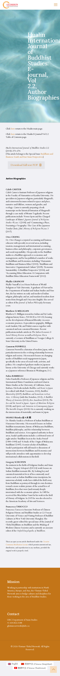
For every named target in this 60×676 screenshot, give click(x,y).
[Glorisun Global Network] (10, 5)
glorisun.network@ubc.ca (18, 625)
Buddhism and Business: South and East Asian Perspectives (29, 155)
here (13, 128)
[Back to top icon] (53, 669)
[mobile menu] (55, 4)
